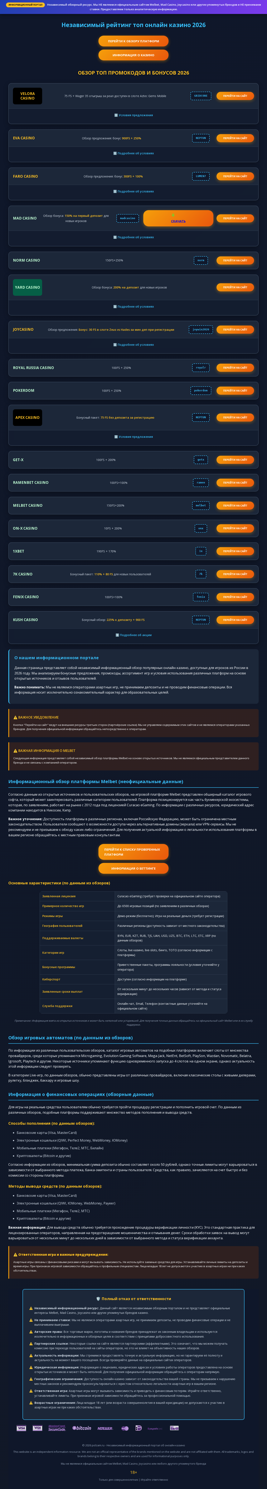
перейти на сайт (235, 96)
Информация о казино (133, 55)
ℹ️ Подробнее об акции (134, 635)
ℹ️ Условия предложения (133, 115)
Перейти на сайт (235, 138)
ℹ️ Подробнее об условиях (133, 153)
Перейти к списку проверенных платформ (132, 851)
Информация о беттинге (133, 868)
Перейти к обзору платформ (133, 41)
